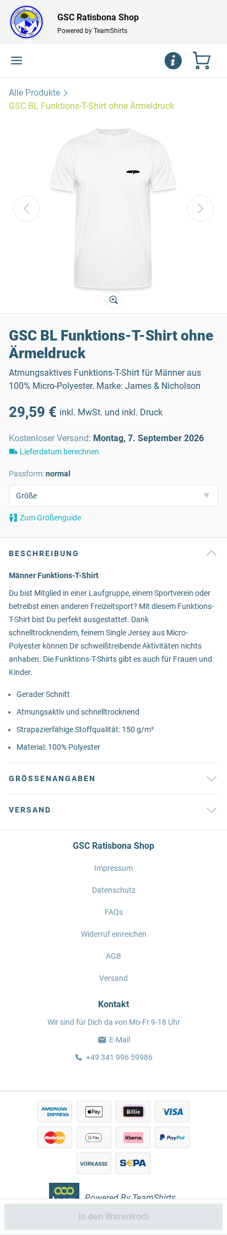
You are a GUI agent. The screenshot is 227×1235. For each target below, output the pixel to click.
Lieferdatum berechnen (59, 451)
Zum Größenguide (50, 517)
